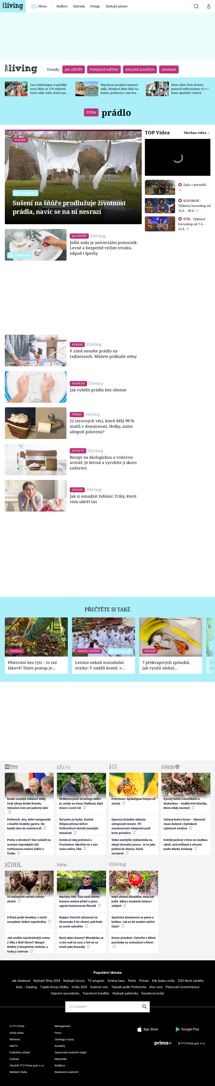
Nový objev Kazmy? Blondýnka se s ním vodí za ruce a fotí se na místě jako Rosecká (81, 942)
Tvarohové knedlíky (96, 993)
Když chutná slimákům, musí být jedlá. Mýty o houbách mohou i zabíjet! (132, 901)
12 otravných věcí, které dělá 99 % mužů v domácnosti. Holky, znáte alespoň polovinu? (102, 426)
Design (95, 6)
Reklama (14, 1039)
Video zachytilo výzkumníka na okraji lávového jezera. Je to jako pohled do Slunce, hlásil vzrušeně (133, 846)
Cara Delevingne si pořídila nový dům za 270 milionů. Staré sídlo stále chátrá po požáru (48, 91)
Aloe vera (156, 987)
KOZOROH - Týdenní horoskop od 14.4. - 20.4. (194, 206)
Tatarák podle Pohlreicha (128, 987)
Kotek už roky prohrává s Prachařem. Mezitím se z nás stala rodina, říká (78, 844)
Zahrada (79, 6)
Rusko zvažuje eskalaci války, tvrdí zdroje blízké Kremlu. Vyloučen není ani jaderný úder (27, 803)
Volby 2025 (79, 987)
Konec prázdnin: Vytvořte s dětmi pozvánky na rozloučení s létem (133, 940)
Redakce (60, 1065)
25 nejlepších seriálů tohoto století (25, 899)
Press (58, 1032)
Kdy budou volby (163, 981)
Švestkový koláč (152, 993)
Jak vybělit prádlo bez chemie (98, 389)
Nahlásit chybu (18, 1072)
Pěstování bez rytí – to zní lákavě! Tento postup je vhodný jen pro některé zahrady (32, 665)
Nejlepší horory (74, 981)
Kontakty (60, 1045)
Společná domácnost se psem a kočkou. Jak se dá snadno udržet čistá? (133, 922)
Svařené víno (99, 987)
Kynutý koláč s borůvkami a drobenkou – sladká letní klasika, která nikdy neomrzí (185, 803)
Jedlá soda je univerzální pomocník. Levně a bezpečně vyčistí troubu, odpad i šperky (104, 248)
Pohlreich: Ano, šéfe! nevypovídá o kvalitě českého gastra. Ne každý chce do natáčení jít (29, 824)
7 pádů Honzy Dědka (54, 987)
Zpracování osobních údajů (71, 1052)
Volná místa (16, 1032)
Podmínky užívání (19, 1052)
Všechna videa (195, 133)
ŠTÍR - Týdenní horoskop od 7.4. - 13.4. (192, 224)
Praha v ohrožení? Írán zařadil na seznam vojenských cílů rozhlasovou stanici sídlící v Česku (29, 846)
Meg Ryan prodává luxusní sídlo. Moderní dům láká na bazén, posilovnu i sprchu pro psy (119, 91)
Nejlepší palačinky (125, 993)
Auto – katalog (26, 987)
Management (62, 1026)
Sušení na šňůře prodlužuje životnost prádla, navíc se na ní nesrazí (69, 207)
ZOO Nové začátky (191, 981)
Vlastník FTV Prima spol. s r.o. (27, 1065)
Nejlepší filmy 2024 (46, 981)
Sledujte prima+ (117, 6)
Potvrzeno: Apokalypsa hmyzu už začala (133, 801)
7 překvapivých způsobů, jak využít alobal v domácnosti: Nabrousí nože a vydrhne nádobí (166, 665)
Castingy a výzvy (64, 1039)
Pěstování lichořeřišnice (182, 987)
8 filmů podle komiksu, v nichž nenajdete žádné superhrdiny (27, 919)
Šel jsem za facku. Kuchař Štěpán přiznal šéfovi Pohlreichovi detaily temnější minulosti (78, 826)
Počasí (144, 981)
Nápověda (61, 1059)
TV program (96, 981)
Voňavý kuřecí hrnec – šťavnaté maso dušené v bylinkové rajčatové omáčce (184, 824)
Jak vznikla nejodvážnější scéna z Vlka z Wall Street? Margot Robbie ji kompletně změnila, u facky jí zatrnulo (28, 944)
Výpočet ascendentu (65, 993)
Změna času (116, 981)
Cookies (14, 1059)
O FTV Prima (16, 1026)
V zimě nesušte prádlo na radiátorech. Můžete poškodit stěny (103, 353)
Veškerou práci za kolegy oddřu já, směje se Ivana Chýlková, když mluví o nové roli (81, 803)
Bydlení (62, 6)
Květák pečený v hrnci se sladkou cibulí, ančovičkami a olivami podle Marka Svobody (185, 844)
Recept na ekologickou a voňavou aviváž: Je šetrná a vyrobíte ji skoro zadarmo (103, 462)
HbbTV (13, 1045)
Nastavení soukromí (66, 1072)
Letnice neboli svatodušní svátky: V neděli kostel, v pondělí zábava (99, 665)
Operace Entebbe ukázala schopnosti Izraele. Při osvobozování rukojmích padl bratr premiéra (130, 826)
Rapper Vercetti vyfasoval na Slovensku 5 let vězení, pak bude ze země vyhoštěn (80, 922)
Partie (132, 981)
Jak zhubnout (21, 981)
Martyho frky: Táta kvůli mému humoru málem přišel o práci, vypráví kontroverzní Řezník (79, 901)
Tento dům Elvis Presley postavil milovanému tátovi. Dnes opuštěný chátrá (190, 89)
